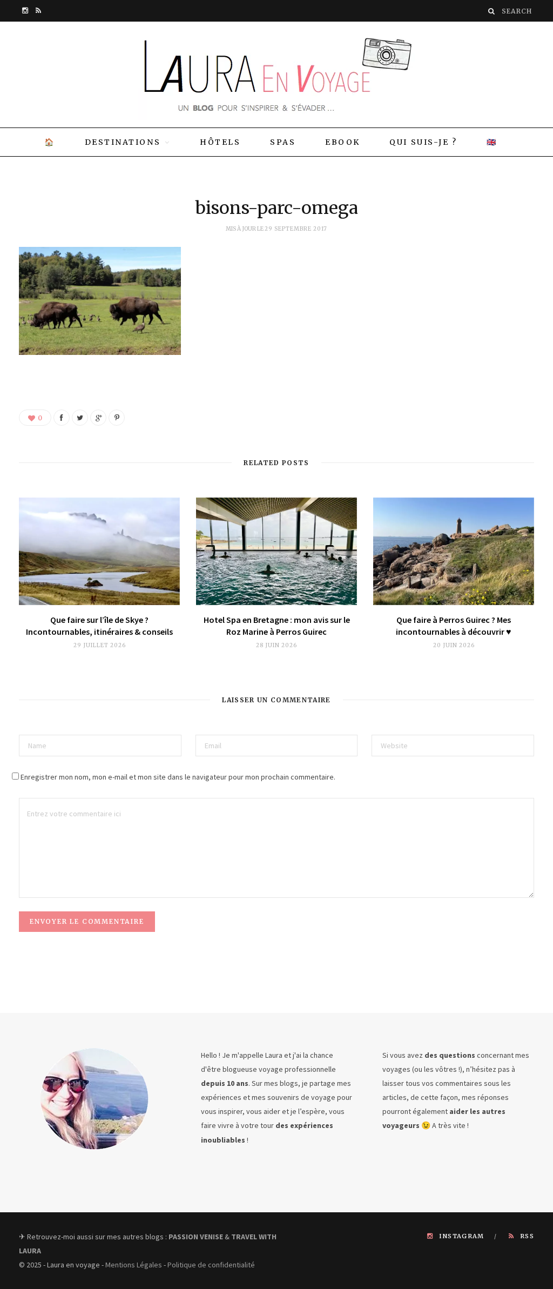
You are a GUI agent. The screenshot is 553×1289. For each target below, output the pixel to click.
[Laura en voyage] (276, 74)
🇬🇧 (492, 142)
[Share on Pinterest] (117, 417)
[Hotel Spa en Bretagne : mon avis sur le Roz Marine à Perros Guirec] (276, 551)
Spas (282, 142)
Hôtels (220, 142)
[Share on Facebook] (61, 417)
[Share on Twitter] (80, 417)
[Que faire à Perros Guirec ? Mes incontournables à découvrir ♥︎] (453, 551)
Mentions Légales (133, 1265)
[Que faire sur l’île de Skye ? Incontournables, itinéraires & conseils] (99, 551)
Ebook (342, 142)
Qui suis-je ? (423, 142)
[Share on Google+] (98, 417)
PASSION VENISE (195, 1236)
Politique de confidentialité (211, 1265)
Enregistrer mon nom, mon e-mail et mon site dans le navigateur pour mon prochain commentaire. (178, 777)
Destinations (122, 142)
